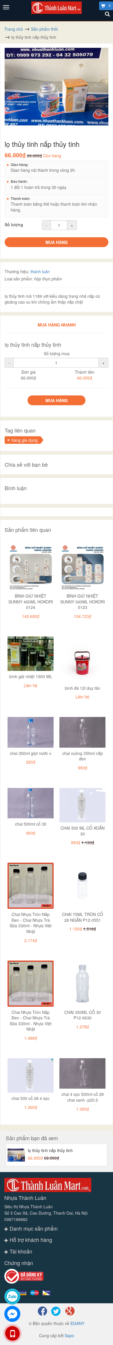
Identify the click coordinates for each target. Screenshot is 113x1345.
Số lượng (14, 224)
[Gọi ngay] (12, 1333)
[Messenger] (12, 1314)
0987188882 (16, 1219)
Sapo (69, 1335)
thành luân (40, 271)
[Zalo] (12, 1296)
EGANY (77, 1323)
